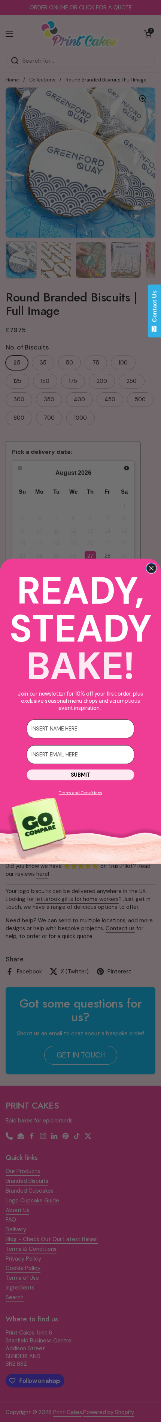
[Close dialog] (151, 568)
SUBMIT (80, 774)
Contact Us (154, 307)
